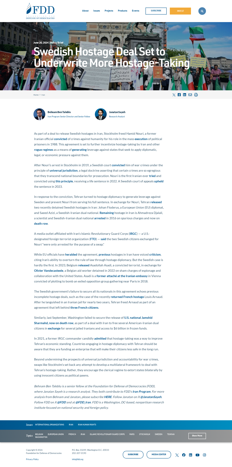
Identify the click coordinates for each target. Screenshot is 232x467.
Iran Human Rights (87, 425)
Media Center (159, 455)
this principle (64, 181)
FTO (93, 239)
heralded (71, 254)
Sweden (158, 434)
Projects (109, 11)
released (156, 202)
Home (36, 95)
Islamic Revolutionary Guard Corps (107, 434)
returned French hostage (127, 297)
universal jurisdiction (64, 170)
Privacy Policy (32, 459)
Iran (43, 95)
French (72, 434)
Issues (96, 11)
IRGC (133, 233)
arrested (100, 218)
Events (135, 11)
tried (152, 176)
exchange (54, 328)
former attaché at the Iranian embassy (122, 276)
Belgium (39, 434)
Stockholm (144, 434)
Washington (41, 437)
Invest (180, 11)
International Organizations (49, 425)
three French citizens (84, 307)
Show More (197, 436)
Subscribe (156, 11)
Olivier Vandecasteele (48, 270)
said (103, 239)
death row (41, 223)
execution (141, 139)
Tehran (171, 434)
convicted (60, 139)
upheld (159, 181)
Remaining (107, 213)
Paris (131, 434)
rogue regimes (43, 149)
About (85, 11)
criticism (155, 254)
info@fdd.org (77, 459)
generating (79, 149)
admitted (100, 338)
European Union (56, 434)
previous (104, 254)
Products (122, 11)
